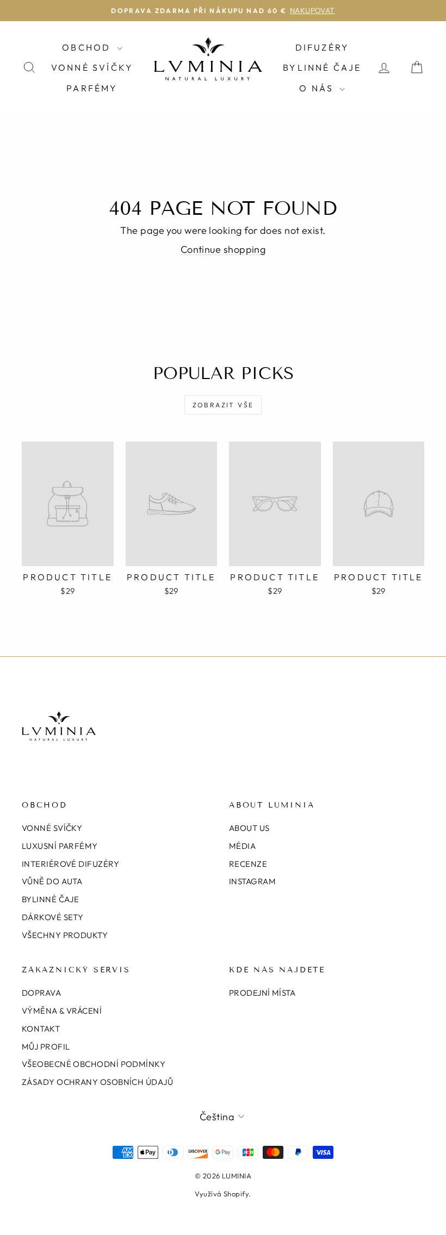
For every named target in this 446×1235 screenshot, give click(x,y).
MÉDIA (242, 846)
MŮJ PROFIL (46, 1046)
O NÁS (318, 88)
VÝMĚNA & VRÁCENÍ (62, 1011)
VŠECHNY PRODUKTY (65, 935)
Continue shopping (223, 249)
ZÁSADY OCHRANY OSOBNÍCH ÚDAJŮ (97, 1082)
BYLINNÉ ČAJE (322, 67)
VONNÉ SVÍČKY (92, 67)
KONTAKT (41, 1028)
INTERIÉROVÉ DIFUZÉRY (70, 864)
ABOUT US (249, 828)
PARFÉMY (91, 88)
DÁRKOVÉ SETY (52, 917)
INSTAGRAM (252, 881)
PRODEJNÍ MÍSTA (262, 993)
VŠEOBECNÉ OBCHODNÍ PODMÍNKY (93, 1064)
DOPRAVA (41, 993)
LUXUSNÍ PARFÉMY (60, 846)
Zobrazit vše (223, 405)
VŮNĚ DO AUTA (52, 881)
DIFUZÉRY (322, 47)
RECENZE (248, 864)
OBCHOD (88, 47)
